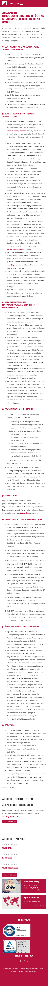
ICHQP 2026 (7, 858)
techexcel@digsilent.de (15, 249)
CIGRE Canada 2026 (10, 868)
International (39, 906)
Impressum (24, 969)
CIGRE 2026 (7, 848)
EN (21, 3)
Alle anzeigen (10, 821)
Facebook (24, 961)
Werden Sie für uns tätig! (32, 882)
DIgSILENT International (31, 898)
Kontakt (13, 971)
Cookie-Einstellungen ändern (27, 971)
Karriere (41, 890)
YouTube (20, 961)
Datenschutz (25, 513)
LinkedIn (27, 961)
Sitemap (41, 969)
